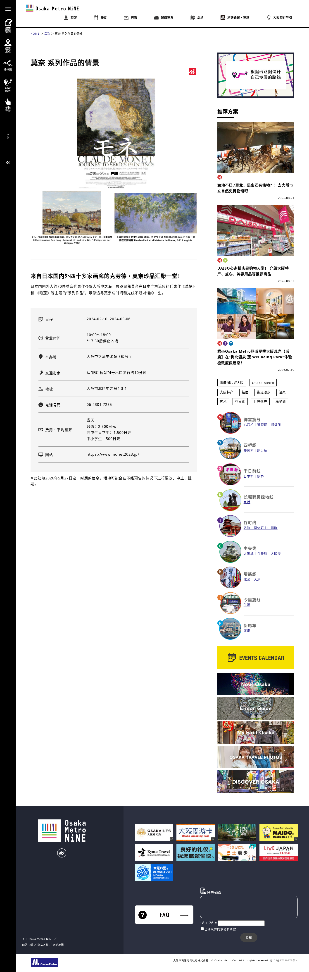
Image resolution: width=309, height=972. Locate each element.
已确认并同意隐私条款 (220, 929)
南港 (247, 630)
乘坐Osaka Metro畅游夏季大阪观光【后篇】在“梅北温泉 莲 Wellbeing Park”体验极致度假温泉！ (254, 357)
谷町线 (250, 522)
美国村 (249, 450)
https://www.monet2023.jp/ (113, 454)
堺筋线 (250, 574)
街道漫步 (264, 392)
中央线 (250, 548)
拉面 (245, 392)
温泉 (282, 392)
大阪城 (249, 553)
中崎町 (272, 528)
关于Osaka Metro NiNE (37, 939)
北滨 (247, 579)
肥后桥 (262, 450)
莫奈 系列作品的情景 (68, 34)
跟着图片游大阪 (232, 383)
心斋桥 (249, 424)
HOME (35, 34)
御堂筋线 (252, 419)
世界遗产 (260, 402)
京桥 (247, 502)
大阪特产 (226, 392)
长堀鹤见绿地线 (259, 497)
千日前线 (252, 471)
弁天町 (262, 553)
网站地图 (58, 944)
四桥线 (250, 445)
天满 (257, 579)
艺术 (223, 402)
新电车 (250, 625)
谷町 (247, 528)
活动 (47, 34)
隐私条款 (43, 944)
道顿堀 (262, 424)
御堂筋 (276, 424)
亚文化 (240, 402)
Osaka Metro (263, 383)
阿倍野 (259, 528)
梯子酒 (281, 402)
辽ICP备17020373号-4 (284, 960)
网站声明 (27, 944)
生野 (247, 605)
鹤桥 (260, 476)
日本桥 (249, 476)
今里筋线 (252, 599)
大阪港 (276, 553)
